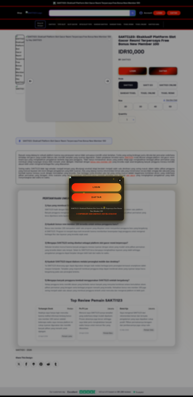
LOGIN (96, 187)
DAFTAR (96, 197)
